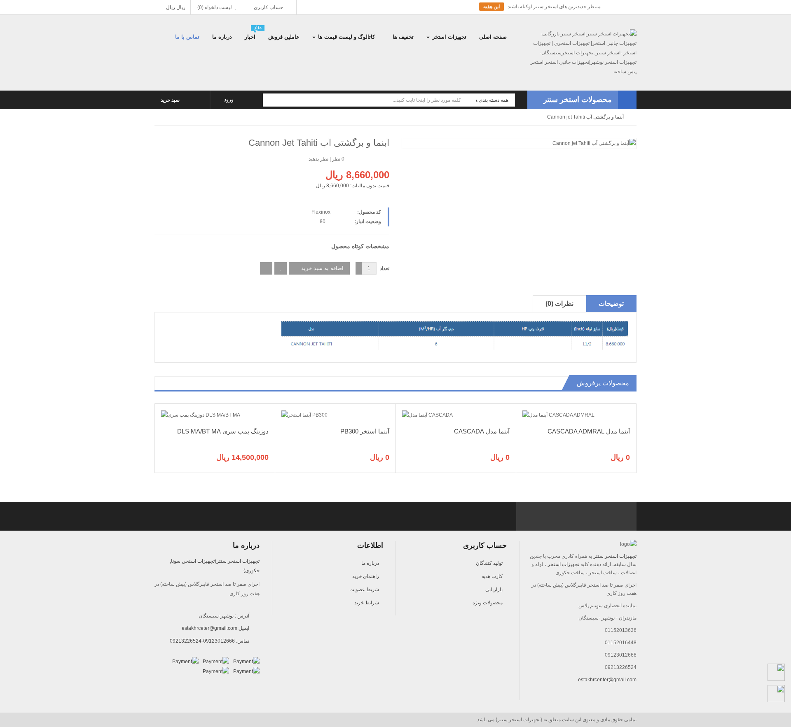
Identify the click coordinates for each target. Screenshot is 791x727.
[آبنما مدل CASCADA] (427, 414)
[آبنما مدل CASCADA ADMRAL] (558, 414)
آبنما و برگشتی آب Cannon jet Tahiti (585, 117)
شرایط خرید (366, 603)
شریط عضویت (364, 589)
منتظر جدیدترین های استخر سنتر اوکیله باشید (487, 6)
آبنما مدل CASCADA (482, 431)
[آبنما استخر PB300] (304, 414)
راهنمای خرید (365, 576)
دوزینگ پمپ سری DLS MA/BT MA (223, 431)
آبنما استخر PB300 (364, 431)
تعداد (384, 268)
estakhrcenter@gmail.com (607, 680)
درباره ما (370, 563)
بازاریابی (494, 589)
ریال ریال (175, 7)
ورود (229, 100)
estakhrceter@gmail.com (209, 628)
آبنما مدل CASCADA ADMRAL (589, 431)
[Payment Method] (246, 661)
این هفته (425, 6)
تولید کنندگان (489, 563)
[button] (582, 100)
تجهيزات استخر (563, 564)
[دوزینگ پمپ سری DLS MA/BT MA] (200, 414)
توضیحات (611, 303)
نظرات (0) (559, 303)
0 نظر (338, 159)
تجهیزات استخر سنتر (615, 556)
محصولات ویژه (488, 603)
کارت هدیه (492, 576)
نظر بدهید (318, 159)
